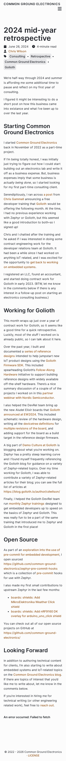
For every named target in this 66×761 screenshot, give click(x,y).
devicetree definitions (38, 423)
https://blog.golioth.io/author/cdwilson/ (32, 491)
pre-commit (45, 573)
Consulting (17, 56)
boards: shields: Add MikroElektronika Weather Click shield (33, 602)
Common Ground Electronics (32, 4)
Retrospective (40, 56)
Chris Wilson (17, 51)
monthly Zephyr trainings (26, 503)
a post (48, 194)
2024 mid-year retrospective (30, 34)
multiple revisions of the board (25, 428)
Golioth (10, 67)
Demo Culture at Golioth (39, 445)
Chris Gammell (14, 199)
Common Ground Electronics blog (37, 674)
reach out (47, 705)
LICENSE (33, 755)
